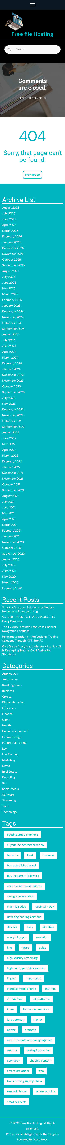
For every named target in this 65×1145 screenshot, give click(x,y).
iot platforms (41, 999)
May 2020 (9, 577)
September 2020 (13, 553)
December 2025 (13, 248)
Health (6, 725)
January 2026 (11, 242)
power (11, 1030)
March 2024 (10, 357)
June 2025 (9, 282)
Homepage (32, 175)
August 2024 (10, 334)
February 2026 (12, 236)
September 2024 (13, 329)
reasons (12, 1050)
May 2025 (9, 288)
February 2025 (12, 300)
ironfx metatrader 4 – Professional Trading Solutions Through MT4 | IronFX (30, 638)
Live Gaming (10, 754)
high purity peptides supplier (26, 968)
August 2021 (10, 496)
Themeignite (51, 1134)
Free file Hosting (32, 33)
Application (10, 673)
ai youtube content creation (25, 845)
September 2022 (13, 427)
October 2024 (11, 323)
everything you (17, 937)
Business (8, 691)
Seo (4, 783)
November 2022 (12, 415)
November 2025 (13, 254)
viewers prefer (16, 1102)
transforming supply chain (24, 1081)
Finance (7, 714)
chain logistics (16, 906)
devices (12, 927)
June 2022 (9, 438)
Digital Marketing (13, 702)
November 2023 (12, 381)
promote (30, 1030)
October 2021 (11, 484)
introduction (15, 999)
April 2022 (9, 450)
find (9, 948)
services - (13, 1060)
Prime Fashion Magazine (22, 1134)
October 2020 (11, 548)
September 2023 (13, 392)
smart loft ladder (18, 1071)
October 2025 (11, 259)
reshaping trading (38, 1050)
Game (6, 720)
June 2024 (9, 346)
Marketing (8, 760)
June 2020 (9, 571)
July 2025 (8, 277)
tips (41, 1071)
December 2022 (13, 409)
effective (48, 927)
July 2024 (8, 340)
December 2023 (13, 375)
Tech (5, 806)
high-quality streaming (22, 958)
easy (30, 927)
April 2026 (9, 225)
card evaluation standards (24, 886)
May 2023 (8, 404)
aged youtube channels (22, 835)
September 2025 (13, 265)
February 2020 (12, 588)
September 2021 (13, 490)
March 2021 (9, 525)
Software (8, 795)
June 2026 (9, 219)
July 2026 (8, 213)
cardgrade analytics (20, 896)
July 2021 (8, 502)
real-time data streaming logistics (29, 1040)
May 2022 (8, 444)
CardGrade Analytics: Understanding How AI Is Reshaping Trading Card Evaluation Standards (31, 650)
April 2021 (8, 519)
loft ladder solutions (36, 1009)
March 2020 (10, 582)
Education (9, 708)
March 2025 (10, 294)
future (25, 948)
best (30, 855)
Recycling (8, 777)
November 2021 (12, 479)
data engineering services (24, 917)
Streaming (9, 800)
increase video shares (21, 989)
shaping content (40, 1060)
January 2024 (11, 369)
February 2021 (11, 530)
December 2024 (13, 311)
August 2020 (11, 559)
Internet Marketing (14, 743)
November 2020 (13, 542)
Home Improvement (15, 731)
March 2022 (10, 455)
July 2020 (9, 565)
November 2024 (13, 317)
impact (11, 978)
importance (33, 978)
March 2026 (10, 231)
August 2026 (10, 208)
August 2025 (10, 271)
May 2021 (8, 513)
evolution (42, 937)
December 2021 (12, 473)
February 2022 (12, 461)
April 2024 (9, 352)
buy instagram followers (23, 876)
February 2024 (12, 363)
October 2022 (11, 421)
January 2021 (11, 536)
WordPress (40, 1139)
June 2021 (8, 507)
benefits (12, 855)
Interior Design (11, 737)
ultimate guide (45, 1091)
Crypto (6, 697)
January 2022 (11, 467)
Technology (9, 812)
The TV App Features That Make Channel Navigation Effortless (29, 629)
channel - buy (44, 906)
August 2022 (10, 432)
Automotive (10, 679)
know (10, 1009)
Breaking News (12, 685)
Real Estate (9, 771)
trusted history (17, 1091)
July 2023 (8, 398)
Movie (6, 766)
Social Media (10, 789)
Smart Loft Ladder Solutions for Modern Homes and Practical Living (28, 609)
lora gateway (15, 1019)
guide (42, 948)
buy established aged (21, 865)
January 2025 (11, 306)
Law (4, 748)
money (38, 1019)
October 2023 (11, 386)
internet (50, 989)
